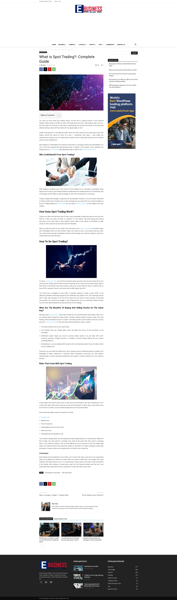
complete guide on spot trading (52, 472)
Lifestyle (82, 44)
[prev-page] (40, 545)
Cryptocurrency (48, 49)
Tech (100, 44)
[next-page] (43, 545)
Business (62, 44)
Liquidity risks (45, 417)
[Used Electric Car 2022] (78, 568)
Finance (72, 44)
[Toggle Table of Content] (58, 115)
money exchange (85, 228)
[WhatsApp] (54, 69)
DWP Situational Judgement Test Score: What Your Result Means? (122, 86)
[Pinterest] (49, 69)
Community (110, 44)
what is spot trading (66, 472)
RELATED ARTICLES (46, 519)
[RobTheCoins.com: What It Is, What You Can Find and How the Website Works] (49, 530)
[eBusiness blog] (88, 9)
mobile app (61, 203)
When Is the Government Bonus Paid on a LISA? (123, 70)
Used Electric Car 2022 (91, 566)
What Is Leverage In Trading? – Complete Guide (53, 495)
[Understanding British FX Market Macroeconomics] (78, 585)
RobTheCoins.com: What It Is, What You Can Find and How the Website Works (49, 539)
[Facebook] (41, 69)
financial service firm (89, 149)
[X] (45, 69)
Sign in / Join (58, 1)
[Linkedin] (46, 582)
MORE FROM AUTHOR (60, 519)
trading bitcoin (54, 315)
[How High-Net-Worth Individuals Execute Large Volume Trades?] (71, 530)
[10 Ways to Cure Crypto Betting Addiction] (78, 576)
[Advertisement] (88, 28)
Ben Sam (43, 65)
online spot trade (51, 281)
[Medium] (51, 582)
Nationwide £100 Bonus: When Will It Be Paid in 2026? (122, 64)
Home (54, 44)
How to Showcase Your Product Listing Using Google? (122, 74)
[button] (135, 45)
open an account (81, 203)
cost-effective (54, 149)
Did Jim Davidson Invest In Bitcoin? (92, 495)
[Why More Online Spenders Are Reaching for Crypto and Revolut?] (93, 530)
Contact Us (121, 44)
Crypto (91, 44)
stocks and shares (51, 322)
